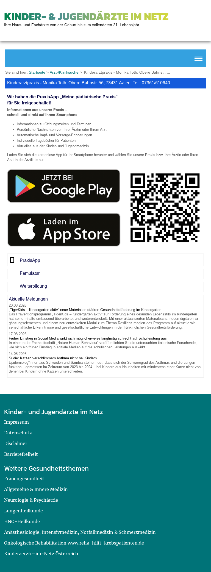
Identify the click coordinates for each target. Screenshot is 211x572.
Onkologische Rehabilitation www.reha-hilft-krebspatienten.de (74, 543)
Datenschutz (18, 432)
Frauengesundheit (24, 478)
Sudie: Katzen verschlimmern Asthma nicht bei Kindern (53, 358)
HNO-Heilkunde (22, 521)
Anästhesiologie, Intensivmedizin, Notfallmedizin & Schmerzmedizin (80, 532)
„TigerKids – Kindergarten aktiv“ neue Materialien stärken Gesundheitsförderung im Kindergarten (85, 310)
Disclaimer (15, 443)
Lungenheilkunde (23, 510)
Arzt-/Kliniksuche (64, 72)
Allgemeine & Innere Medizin (36, 489)
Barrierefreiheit (21, 454)
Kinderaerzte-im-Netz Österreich (41, 553)
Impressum (16, 422)
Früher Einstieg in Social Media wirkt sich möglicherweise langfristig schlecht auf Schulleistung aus (88, 338)
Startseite (37, 72)
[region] (105, 260)
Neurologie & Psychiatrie (31, 500)
